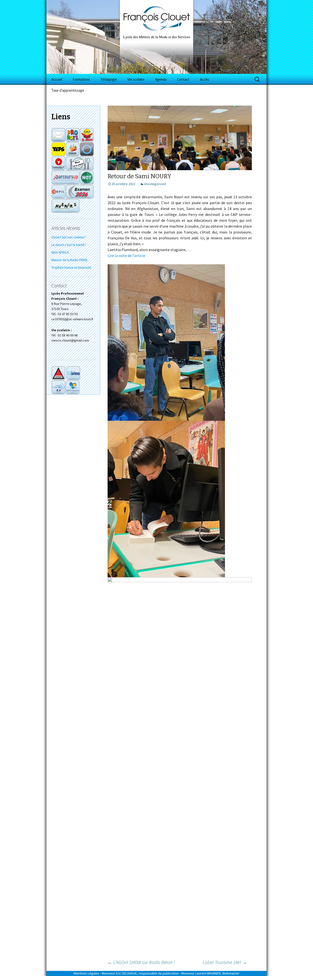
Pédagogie (109, 79)
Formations (81, 79)
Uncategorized (155, 184)
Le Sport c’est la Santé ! (68, 245)
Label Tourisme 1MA (225, 962)
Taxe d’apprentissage (67, 90)
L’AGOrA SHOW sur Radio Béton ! (141, 962)
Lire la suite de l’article (126, 255)
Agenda (161, 79)
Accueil (56, 79)
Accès (204, 79)
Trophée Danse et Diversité (71, 267)
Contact (183, 79)
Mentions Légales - (87, 973)
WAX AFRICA (60, 252)
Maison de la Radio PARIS (69, 260)
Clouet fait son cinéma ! (68, 237)
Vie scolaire (136, 79)
